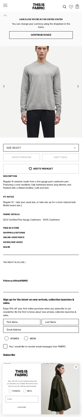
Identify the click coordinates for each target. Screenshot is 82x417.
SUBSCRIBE (21, 407)
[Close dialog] (76, 367)
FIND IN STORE (11, 227)
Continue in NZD (41, 35)
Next (78, 86)
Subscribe (9, 354)
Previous (4, 86)
